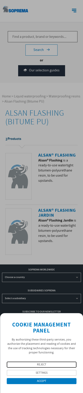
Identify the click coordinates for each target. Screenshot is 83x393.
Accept (41, 381)
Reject (41, 365)
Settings (42, 373)
